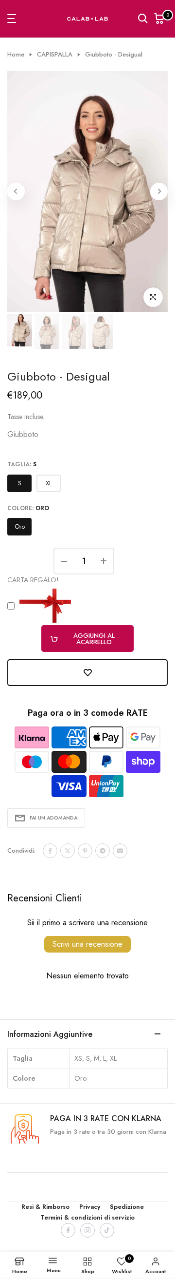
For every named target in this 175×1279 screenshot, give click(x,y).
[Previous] (16, 191)
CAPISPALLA (54, 54)
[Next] (159, 191)
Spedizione (127, 1206)
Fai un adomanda (53, 817)
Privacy (89, 1206)
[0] (159, 18)
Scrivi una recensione (87, 944)
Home (15, 54)
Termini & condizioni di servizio (87, 1217)
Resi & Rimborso (45, 1206)
